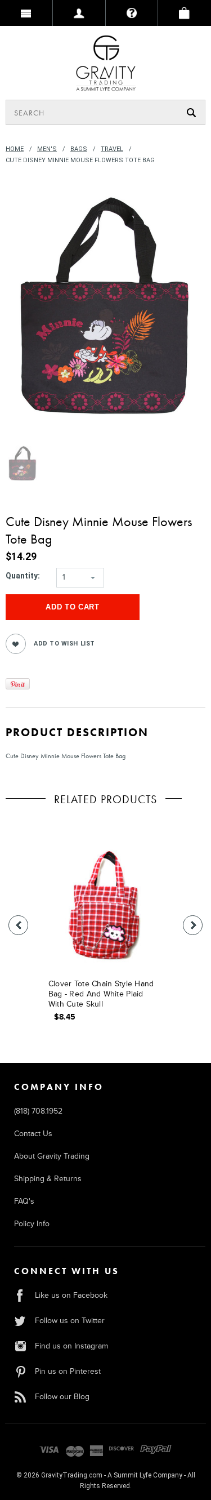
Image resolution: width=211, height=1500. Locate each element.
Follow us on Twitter (70, 1320)
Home (15, 149)
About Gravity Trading (51, 1156)
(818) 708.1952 (38, 1111)
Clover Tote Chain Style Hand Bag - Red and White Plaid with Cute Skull (101, 994)
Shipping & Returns (48, 1178)
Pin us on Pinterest (68, 1371)
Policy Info (32, 1224)
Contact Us (33, 1133)
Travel (112, 149)
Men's (47, 149)
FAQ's (24, 1201)
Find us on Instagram (71, 1346)
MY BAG (184, 13)
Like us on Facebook (71, 1295)
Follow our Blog (62, 1396)
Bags (78, 149)
